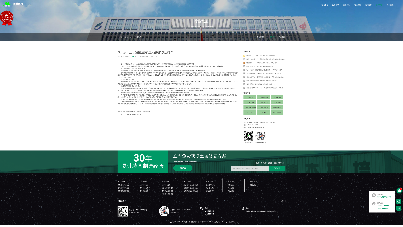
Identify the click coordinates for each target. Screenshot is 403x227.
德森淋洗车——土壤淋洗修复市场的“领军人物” (260, 63)
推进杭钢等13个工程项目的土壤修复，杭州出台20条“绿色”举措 (264, 77)
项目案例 (357, 5)
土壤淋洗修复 (144, 185)
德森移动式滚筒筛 (123, 191)
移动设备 (324, 5)
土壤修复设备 (277, 97)
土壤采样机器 (263, 97)
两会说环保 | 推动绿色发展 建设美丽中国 (258, 66)
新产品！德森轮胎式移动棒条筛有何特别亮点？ (260, 80)
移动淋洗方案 (144, 188)
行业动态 (138, 37)
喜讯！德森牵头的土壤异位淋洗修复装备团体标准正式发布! (264, 59)
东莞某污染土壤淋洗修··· (192, 188)
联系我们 (253, 185)
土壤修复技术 (263, 102)
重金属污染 (277, 107)
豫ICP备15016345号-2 (205, 222)
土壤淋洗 (263, 112)
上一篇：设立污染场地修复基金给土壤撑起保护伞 (134, 111)
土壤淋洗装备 (166, 185)
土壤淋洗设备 (249, 102)
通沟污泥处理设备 (167, 191)
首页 (120, 37)
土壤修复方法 (263, 107)
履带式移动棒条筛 (123, 188)
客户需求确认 (210, 188)
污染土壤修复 (277, 112)
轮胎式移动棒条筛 (123, 185)
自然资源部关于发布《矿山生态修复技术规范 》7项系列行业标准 (264, 88)
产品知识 (282, 37)
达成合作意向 (210, 191)
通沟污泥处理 (144, 191)
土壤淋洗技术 (277, 102)
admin (146, 56)
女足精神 (250, 112)
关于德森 (390, 5)
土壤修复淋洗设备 (250, 107)
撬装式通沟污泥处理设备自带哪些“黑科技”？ (259, 84)
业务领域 (335, 5)
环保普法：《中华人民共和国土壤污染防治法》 (260, 55)
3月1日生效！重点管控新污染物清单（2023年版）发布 (263, 70)
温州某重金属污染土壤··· (192, 191)
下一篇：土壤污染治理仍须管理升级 (129, 114)
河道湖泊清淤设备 (167, 194)
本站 (155, 56)
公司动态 (260, 37)
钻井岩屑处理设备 (167, 188)
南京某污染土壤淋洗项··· (192, 185)
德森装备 (346, 5)
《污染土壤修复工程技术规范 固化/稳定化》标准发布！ (263, 73)
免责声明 (217, 222)
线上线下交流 (210, 185)
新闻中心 (379, 5)
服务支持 (368, 5)
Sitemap (224, 222)
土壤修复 (250, 97)
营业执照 (232, 222)
